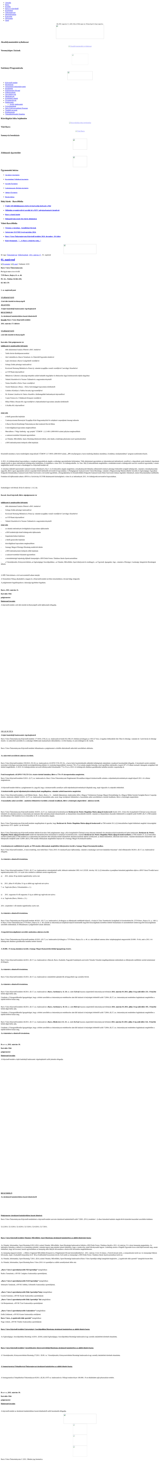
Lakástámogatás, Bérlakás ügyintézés (16, 188)
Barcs (7, 5)
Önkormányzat (10, 12)
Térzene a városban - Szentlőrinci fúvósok (20, 228)
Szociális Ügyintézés (11, 184)
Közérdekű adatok (11, 98)
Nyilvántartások (10, 106)
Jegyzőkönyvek (10, 94)
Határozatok (9, 102)
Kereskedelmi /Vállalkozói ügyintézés (16, 179)
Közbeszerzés (10, 112)
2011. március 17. (35, 255)
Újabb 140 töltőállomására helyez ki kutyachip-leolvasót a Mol (28, 206)
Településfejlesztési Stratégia (15, 114)
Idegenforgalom (10, 14)
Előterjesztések (10, 92)
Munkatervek (9, 96)
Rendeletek (9, 88)
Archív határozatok (16, 104)
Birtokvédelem (9, 197)
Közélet (8, 7)
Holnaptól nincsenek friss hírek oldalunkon (21, 219)
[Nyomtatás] (5, 264)
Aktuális (8, 3)
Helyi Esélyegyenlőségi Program (16, 108)
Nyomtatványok (10, 100)
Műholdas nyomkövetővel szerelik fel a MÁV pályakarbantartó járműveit (32, 210)
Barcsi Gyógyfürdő (12, 9)
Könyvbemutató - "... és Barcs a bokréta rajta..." (23, 241)
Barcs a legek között (12, 214)
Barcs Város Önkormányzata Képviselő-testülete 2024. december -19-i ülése (33, 236)
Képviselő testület (11, 83)
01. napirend (8, 259)
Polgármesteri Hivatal (12, 90)
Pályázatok (9, 18)
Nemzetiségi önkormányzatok (15, 87)
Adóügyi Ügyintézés (11, 192)
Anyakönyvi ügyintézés (12, 175)
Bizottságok (9, 85)
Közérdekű (9, 10)
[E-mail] (14, 264)
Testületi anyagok (11, 110)
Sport (7, 20)
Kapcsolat (8, 16)
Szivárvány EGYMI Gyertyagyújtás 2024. (20, 232)
